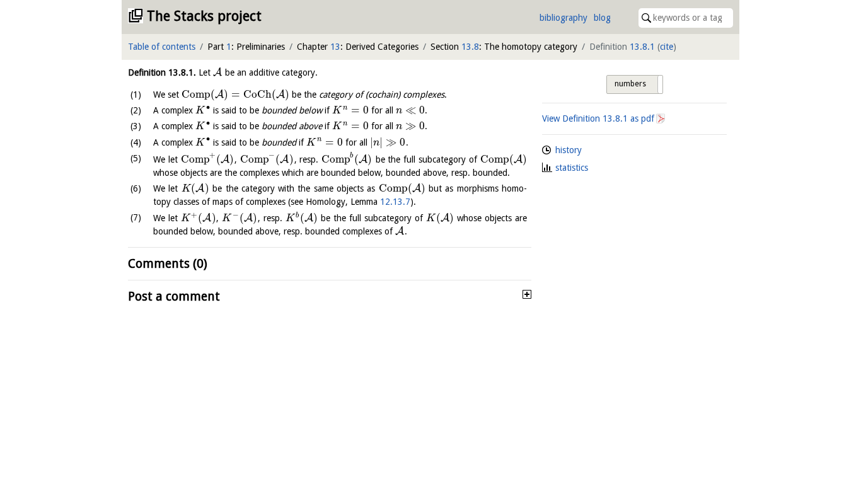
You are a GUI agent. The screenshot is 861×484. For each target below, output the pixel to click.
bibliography (563, 18)
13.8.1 (642, 47)
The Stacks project (204, 16)
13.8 (470, 47)
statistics (571, 168)
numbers (630, 83)
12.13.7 (395, 202)
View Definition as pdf (598, 118)
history (568, 150)
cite (666, 47)
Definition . (162, 72)
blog (602, 18)
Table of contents (161, 47)
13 (335, 47)
